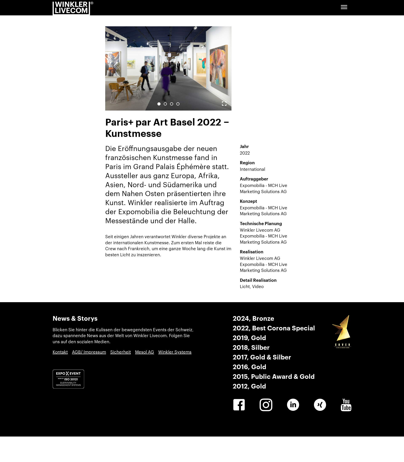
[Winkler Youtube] (346, 405)
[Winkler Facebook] (239, 405)
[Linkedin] (293, 405)
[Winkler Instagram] (266, 405)
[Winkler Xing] (320, 405)
